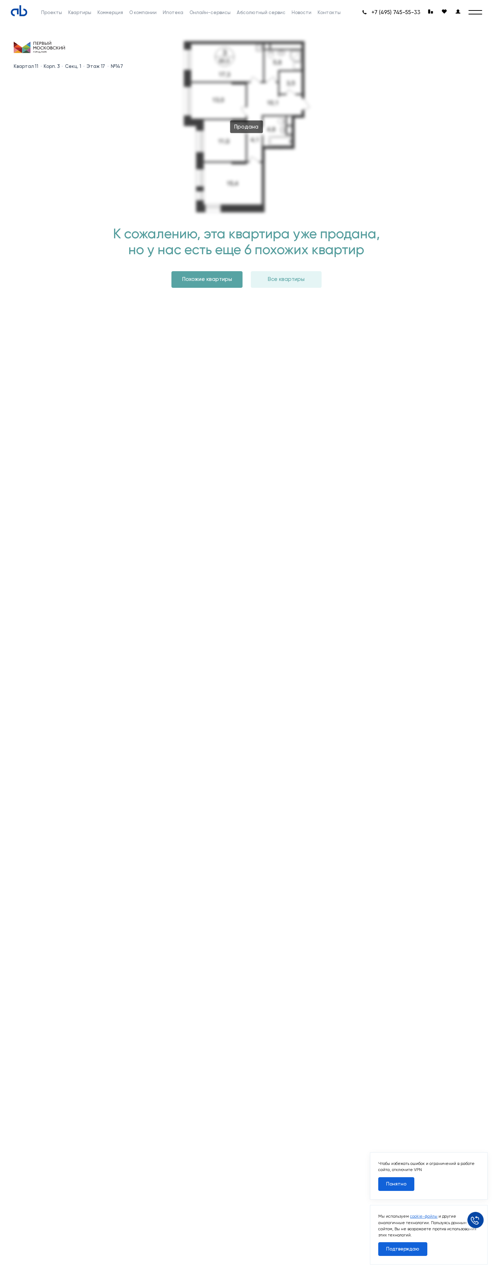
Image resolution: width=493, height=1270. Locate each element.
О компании (143, 12)
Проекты (51, 12)
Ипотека (173, 12)
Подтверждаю (402, 1249)
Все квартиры (286, 279)
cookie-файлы (423, 1216)
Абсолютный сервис (261, 12)
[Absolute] (19, 11)
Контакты (329, 12)
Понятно (396, 1184)
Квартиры (79, 12)
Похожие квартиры (207, 279)
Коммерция (110, 12)
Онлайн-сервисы (210, 12)
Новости (301, 12)
